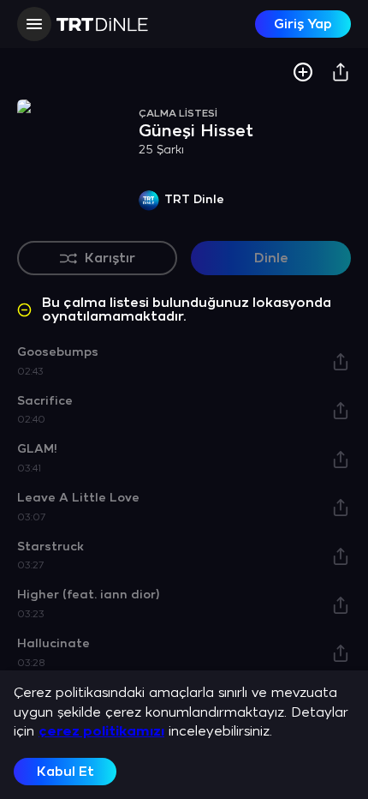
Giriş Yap (303, 24)
